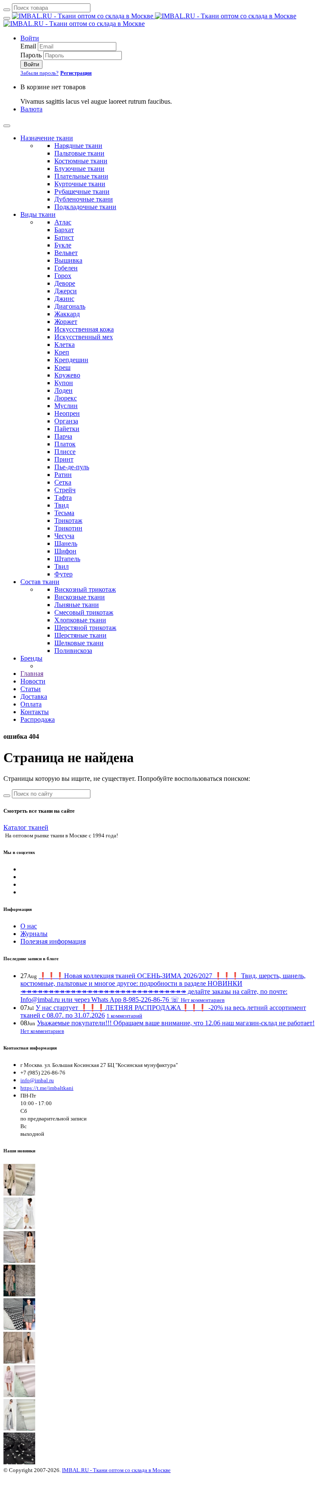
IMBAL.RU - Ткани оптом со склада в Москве (116, 1470)
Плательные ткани (81, 176)
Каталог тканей (25, 827)
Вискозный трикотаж (85, 589)
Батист (64, 237)
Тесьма (64, 512)
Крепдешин (71, 359)
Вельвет (66, 252)
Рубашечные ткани (82, 191)
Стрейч (65, 490)
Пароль (31, 55)
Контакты (34, 711)
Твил (61, 566)
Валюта (31, 109)
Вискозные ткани (79, 597)
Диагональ (69, 306)
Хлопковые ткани (80, 620)
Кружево (67, 375)
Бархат (64, 229)
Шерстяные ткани (80, 635)
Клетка (64, 344)
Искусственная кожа (84, 329)
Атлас (62, 222)
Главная (31, 673)
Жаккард (67, 314)
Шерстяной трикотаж (85, 627)
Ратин (63, 474)
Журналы (34, 933)
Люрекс (65, 398)
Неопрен (67, 413)
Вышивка (68, 260)
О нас (28, 926)
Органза (66, 421)
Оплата (31, 704)
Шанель (65, 543)
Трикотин (68, 528)
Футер (63, 574)
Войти (29, 38)
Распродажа (37, 719)
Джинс (64, 298)
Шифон (65, 551)
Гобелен (66, 268)
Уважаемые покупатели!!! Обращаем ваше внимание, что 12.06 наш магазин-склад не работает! (176, 1023)
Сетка (62, 482)
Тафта (63, 497)
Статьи (30, 688)
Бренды (31, 658)
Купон (63, 382)
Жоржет (65, 321)
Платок (65, 444)
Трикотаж (68, 520)
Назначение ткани (46, 138)
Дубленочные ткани (83, 199)
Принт (63, 459)
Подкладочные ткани (85, 206)
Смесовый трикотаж (83, 612)
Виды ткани (38, 214)
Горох (62, 275)
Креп (61, 352)
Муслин (66, 405)
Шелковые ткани (79, 643)
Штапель (67, 558)
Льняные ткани (76, 604)
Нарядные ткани (78, 145)
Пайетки (66, 428)
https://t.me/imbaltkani (46, 1088)
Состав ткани (39, 581)
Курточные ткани (79, 183)
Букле (62, 245)
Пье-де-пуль (71, 467)
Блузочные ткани (79, 168)
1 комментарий (124, 1016)
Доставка (33, 696)
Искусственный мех (83, 336)
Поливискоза (73, 650)
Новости (32, 681)
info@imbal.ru (37, 1080)
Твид (61, 505)
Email (28, 46)
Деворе (64, 283)
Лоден (63, 390)
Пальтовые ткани (79, 153)
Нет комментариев (203, 1000)
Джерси (65, 291)
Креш (62, 367)
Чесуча (64, 535)
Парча (63, 436)
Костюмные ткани (80, 161)
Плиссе (65, 451)
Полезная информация (53, 941)
